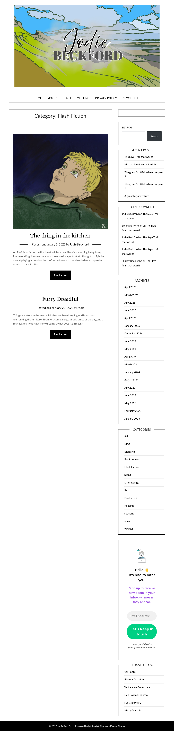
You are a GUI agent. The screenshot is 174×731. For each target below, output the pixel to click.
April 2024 (130, 356)
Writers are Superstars (137, 687)
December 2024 (133, 333)
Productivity (131, 497)
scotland (129, 513)
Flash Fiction (131, 466)
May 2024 (130, 348)
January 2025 (132, 325)
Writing (83, 97)
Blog (127, 443)
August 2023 (131, 379)
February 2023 (132, 410)
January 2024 (132, 372)
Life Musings (131, 482)
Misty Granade (132, 710)
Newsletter (131, 97)
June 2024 (130, 341)
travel (127, 521)
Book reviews (132, 459)
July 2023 (129, 387)
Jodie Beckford (79, 244)
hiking (127, 474)
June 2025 (130, 310)
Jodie (80, 308)
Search (127, 127)
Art (68, 97)
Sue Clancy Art (132, 702)
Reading (129, 505)
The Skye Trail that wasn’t (138, 156)
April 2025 (130, 318)
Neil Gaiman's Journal (136, 694)
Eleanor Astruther (134, 679)
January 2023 (132, 418)
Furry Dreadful (60, 299)
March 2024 (131, 364)
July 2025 (129, 302)
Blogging (129, 451)
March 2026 (131, 294)
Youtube (54, 97)
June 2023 (130, 395)
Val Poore (130, 671)
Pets (127, 490)
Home (38, 97)
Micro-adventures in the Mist (141, 164)
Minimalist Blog (96, 726)
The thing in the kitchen (60, 235)
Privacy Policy (106, 97)
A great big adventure (136, 195)
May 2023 (130, 403)
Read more (60, 275)
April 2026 (130, 287)
